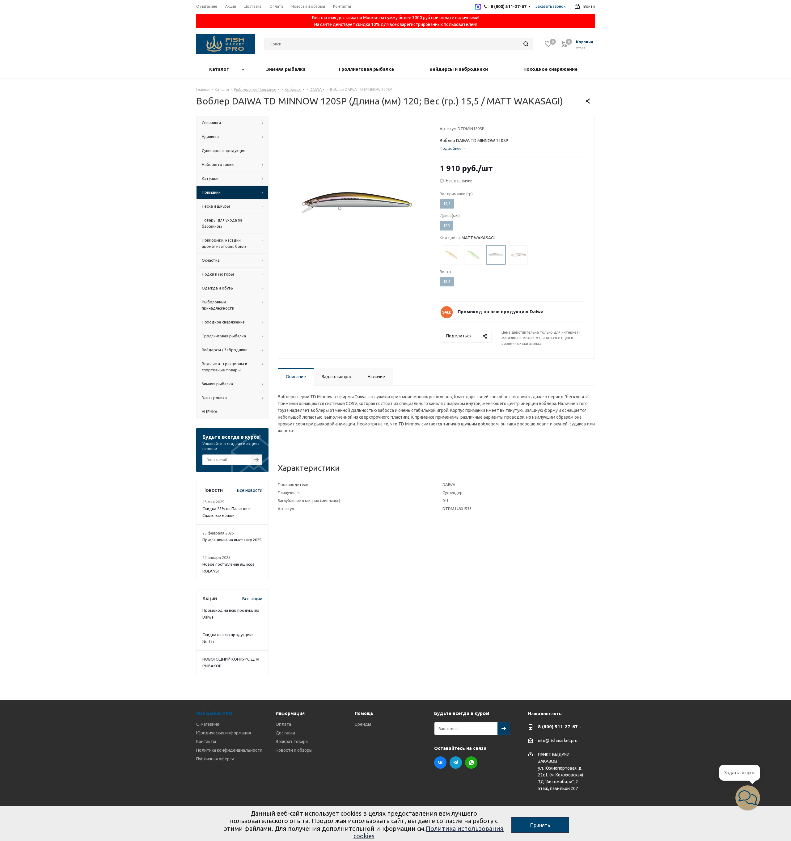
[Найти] (525, 44)
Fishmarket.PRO (214, 713)
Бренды (363, 724)
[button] (747, 797)
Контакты (206, 741)
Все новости (249, 490)
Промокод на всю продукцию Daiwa (501, 311)
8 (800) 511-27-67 (558, 726)
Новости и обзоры (294, 750)
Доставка (285, 732)
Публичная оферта (215, 758)
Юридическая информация (223, 732)
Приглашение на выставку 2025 (231, 540)
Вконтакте (440, 762)
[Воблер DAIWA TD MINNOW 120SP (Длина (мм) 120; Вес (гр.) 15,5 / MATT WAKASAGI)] (357, 202)
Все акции (252, 598)
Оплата (283, 724)
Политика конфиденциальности (229, 750)
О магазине (207, 724)
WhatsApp (471, 762)
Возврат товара (292, 741)
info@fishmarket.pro (557, 740)
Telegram (456, 762)
